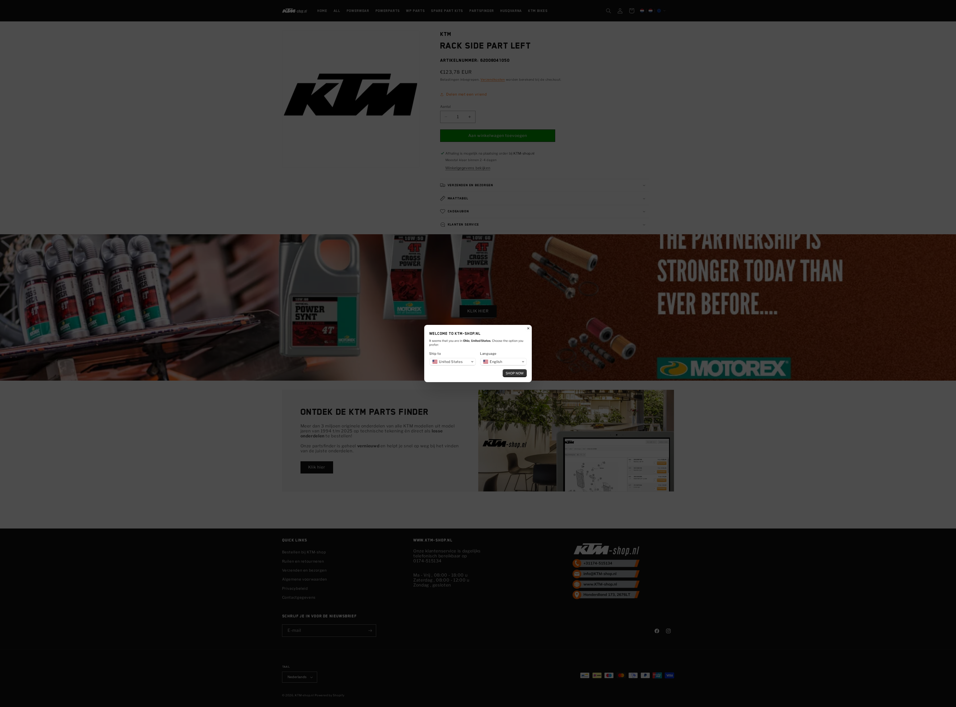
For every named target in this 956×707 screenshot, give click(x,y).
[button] (452, 362)
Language (488, 353)
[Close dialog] (528, 328)
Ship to (435, 353)
